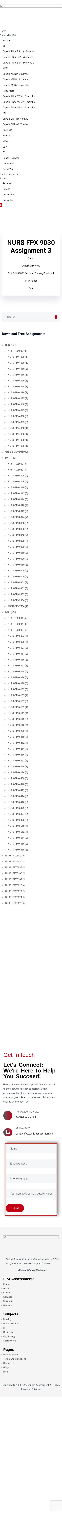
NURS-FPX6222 (16, 760)
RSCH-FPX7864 (16, 606)
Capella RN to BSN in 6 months (18, 57)
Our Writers (8, 200)
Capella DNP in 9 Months (15, 124)
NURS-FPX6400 (16, 778)
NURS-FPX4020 (16, 380)
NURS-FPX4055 (16, 422)
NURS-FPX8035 (16, 529)
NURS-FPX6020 (13, 855)
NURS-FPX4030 (16, 392)
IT (4, 152)
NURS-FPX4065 (16, 434)
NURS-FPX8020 (16, 505)
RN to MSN (8, 90)
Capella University (15, 452)
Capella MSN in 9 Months (15, 79)
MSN (5, 68)
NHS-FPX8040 (15, 469)
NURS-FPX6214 (16, 748)
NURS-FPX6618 (16, 849)
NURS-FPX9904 (16, 600)
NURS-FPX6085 (13, 867)
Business (7, 130)
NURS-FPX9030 (16, 564)
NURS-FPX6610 (16, 826)
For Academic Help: (27, 1111)
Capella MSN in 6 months (16, 85)
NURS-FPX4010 (16, 368)
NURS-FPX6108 (13, 879)
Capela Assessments (16, 1259)
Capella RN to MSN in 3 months (19, 96)
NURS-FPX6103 (16, 689)
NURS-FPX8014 (16, 499)
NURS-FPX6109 (16, 707)
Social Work (9, 169)
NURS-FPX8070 (16, 541)
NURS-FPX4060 (16, 428)
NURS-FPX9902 (16, 588)
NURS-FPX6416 (16, 802)
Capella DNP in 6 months (15, 118)
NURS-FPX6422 (16, 808)
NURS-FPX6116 (16, 725)
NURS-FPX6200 (16, 731)
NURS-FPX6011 (16, 653)
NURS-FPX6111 (16, 713)
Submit (14, 1031)
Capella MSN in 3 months (16, 74)
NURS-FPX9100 (16, 576)
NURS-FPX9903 (16, 594)
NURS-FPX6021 (16, 665)
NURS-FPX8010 (16, 487)
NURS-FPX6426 (16, 820)
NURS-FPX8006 (16, 481)
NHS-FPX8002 (15, 463)
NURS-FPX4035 (16, 398)
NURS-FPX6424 (16, 814)
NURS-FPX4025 (16, 386)
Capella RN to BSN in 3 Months (18, 51)
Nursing (7, 40)
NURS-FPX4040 (16, 404)
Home (3, 31)
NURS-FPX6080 (13, 861)
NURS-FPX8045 (16, 535)
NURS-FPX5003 (16, 636)
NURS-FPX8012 (16, 493)
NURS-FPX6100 (13, 873)
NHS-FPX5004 (15, 618)
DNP (5, 113)
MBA (5, 141)
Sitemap (36, 1389)
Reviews (7, 183)
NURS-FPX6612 (16, 832)
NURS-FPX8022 (16, 511)
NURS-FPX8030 (16, 523)
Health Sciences (11, 158)
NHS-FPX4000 (15, 351)
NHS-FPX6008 (15, 630)
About (3, 178)
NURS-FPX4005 (16, 363)
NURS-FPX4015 (16, 374)
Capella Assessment (38, 1385)
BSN (5, 46)
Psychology (9, 163)
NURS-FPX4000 (16, 357)
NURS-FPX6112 (16, 719)
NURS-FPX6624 (13, 897)
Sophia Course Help (10, 174)
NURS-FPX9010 (16, 553)
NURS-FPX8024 (16, 517)
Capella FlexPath (8, 35)
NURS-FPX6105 (16, 695)
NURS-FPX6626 (13, 903)
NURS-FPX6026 (16, 677)
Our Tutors (8, 194)
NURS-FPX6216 (16, 754)
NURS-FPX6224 (16, 766)
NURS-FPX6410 (16, 784)
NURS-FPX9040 (16, 570)
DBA (5, 146)
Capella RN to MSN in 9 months (19, 107)
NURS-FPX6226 (16, 772)
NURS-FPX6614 (16, 837)
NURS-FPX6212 (16, 742)
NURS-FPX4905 (16, 446)
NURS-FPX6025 (16, 671)
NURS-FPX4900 (16, 440)
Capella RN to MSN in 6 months (19, 102)
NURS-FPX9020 (16, 558)
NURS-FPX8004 (16, 475)
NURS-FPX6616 (16, 843)
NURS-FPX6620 (13, 885)
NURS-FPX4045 (16, 410)
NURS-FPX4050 (16, 416)
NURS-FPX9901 (16, 582)
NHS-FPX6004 (15, 624)
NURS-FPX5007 (16, 647)
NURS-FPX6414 (16, 796)
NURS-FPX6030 (16, 683)
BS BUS (7, 135)
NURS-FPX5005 (16, 642)
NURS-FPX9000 (16, 547)
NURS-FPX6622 (13, 891)
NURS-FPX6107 (16, 701)
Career (6, 189)
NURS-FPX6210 (16, 737)
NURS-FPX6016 (16, 659)
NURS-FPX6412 (16, 790)
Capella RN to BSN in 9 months (18, 62)
